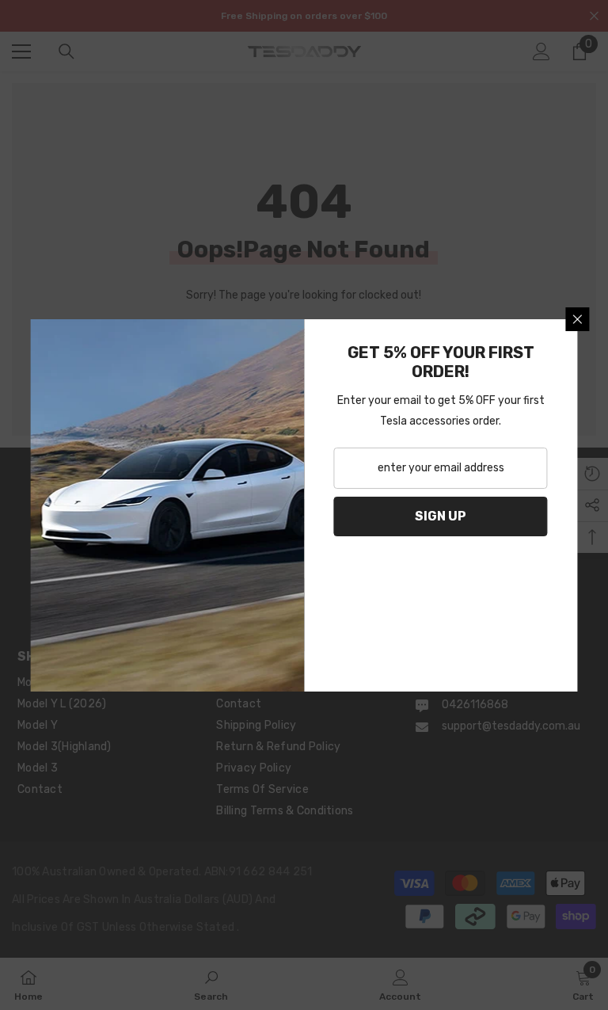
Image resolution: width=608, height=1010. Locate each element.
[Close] (578, 319)
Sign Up (440, 516)
